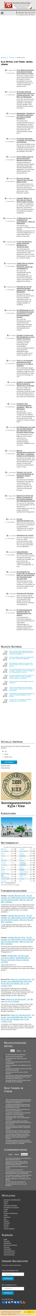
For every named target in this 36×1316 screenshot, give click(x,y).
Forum (17, 884)
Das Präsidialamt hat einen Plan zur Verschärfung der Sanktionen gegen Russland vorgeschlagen (26, 429)
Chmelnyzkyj (4, 860)
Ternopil (2, 855)
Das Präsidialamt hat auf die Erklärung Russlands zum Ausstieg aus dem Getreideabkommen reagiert (25, 313)
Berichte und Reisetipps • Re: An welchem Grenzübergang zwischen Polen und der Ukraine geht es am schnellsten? (18, 982)
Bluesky (3, 1302)
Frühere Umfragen (5, 767)
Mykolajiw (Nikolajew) (22, 870)
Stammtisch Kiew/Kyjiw (10, 1205)
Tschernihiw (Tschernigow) (23, 863)
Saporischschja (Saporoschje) (23, 874)
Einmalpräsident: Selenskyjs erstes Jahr (24, 552)
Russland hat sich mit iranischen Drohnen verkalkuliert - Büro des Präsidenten (25, 289)
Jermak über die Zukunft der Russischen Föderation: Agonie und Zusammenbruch (25, 265)
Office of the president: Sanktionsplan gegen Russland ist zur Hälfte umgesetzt (25, 363)
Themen (11, 57)
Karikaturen (7, 1217)
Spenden (6, 1224)
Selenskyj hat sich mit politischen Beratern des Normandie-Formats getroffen (25, 474)
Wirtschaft (7, 1241)
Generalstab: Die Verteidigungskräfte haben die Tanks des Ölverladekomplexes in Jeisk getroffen (21, 695)
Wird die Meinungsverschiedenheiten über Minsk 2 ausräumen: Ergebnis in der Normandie (26, 453)
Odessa (3, 869)
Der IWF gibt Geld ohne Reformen (16, 1054)
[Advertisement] (18, 34)
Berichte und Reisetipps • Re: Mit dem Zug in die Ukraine (17, 1000)
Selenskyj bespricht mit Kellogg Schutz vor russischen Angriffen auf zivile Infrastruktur (18, 1131)
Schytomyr (3, 862)
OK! (29, 1312)
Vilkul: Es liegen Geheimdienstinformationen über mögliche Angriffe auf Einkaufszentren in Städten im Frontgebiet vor (21, 652)
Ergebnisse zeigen (5, 765)
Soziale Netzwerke (9, 1254)
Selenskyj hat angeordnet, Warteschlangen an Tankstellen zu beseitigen (26, 383)
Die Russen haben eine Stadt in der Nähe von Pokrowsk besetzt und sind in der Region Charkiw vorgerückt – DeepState (21, 677)
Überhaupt (24, 1154)
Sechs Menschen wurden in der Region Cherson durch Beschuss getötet (25, 71)
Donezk (21, 876)
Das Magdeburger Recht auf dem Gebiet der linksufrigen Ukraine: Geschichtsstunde (19, 1172)
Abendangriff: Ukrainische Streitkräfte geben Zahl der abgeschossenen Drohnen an (26, 116)
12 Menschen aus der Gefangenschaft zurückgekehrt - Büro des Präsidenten (26, 220)
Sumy (21, 867)
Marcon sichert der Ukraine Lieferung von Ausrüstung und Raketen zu (18, 1109)
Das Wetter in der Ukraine (11, 1207)
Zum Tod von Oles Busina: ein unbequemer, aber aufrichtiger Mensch (18, 1158)
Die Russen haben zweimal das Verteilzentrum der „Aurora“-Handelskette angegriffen (21, 658)
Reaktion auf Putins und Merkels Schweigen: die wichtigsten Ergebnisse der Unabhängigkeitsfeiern (26, 498)
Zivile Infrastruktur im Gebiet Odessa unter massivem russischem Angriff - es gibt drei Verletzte (18, 1127)
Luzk (2, 858)
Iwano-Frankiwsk (23, 851)
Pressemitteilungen (9, 1251)
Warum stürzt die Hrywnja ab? (14, 1056)
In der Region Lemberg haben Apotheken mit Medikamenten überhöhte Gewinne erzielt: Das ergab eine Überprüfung (19, 1077)
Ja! (6, 751)
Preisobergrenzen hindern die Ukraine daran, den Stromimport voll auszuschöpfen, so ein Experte (21, 665)
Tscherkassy (4, 865)
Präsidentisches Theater (25, 535)
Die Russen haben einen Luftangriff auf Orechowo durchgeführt (26, 140)
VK (18, 1302)
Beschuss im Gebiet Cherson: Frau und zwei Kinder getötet (25, 180)
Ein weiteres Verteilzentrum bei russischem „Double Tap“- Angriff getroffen (18, 1113)
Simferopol (22, 878)
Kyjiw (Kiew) (3, 849)
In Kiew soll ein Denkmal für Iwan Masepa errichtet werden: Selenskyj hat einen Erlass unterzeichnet (21, 689)
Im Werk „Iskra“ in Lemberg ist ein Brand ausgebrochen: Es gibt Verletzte (20, 700)
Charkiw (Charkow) (24, 871)
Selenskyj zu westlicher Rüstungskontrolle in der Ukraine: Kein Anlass (25, 337)
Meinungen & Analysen (10, 1245)
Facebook (6, 1302)
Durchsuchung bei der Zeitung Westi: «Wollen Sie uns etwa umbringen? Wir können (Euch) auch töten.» (17, 1163)
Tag (24, 1050)
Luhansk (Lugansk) (5, 878)
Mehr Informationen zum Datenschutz (25, 1314)
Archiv (5, 1211)
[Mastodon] (12, 1302)
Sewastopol (3, 881)
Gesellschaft (7, 1243)
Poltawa (2, 867)
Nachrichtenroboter (9, 1252)
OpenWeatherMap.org (11, 882)
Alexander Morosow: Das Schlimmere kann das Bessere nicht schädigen (18, 1080)
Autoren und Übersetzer (11, 1213)
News (9, 1302)
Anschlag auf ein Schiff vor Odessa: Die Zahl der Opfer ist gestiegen (19, 1069)
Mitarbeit (6, 1221)
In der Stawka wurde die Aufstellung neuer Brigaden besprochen (25, 158)
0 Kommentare (11, 73)
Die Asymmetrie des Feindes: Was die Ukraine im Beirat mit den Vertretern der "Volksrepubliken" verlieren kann (26, 575)
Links (5, 1219)
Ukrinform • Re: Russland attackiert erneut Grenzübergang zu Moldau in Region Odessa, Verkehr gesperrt (15, 959)
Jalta (21, 881)
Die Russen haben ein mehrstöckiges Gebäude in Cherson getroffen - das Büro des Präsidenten (26, 94)
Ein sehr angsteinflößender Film (25, 520)
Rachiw (2, 853)
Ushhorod (22, 849)
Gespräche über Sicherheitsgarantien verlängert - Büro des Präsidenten (24, 406)
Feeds (5, 1215)
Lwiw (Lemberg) (4, 851)
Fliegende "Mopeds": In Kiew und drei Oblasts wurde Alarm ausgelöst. (25, 200)
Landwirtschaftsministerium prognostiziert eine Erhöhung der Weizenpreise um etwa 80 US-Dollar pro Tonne (18, 1106)
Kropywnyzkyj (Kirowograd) (23, 865)
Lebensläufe (7, 1249)
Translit (6, 1209)
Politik (5, 1239)
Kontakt (6, 1201)
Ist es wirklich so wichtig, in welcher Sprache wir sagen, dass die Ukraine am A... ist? (18, 1175)
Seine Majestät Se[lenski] (25, 593)
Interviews (7, 1247)
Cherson (3, 871)
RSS (24, 1302)
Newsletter (7, 1223)
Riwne (21, 858)
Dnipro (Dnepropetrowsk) (5, 876)
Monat (12, 1050)
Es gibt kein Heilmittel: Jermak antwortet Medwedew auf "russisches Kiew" (24, 244)
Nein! (6, 754)
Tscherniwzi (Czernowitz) (22, 856)
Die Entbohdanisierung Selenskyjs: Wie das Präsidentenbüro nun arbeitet (24, 612)
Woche (19, 1050)
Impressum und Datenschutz (12, 1199)
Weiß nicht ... (9, 757)
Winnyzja (22, 860)
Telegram (15, 1302)
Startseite (3, 57)
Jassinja (21, 853)
